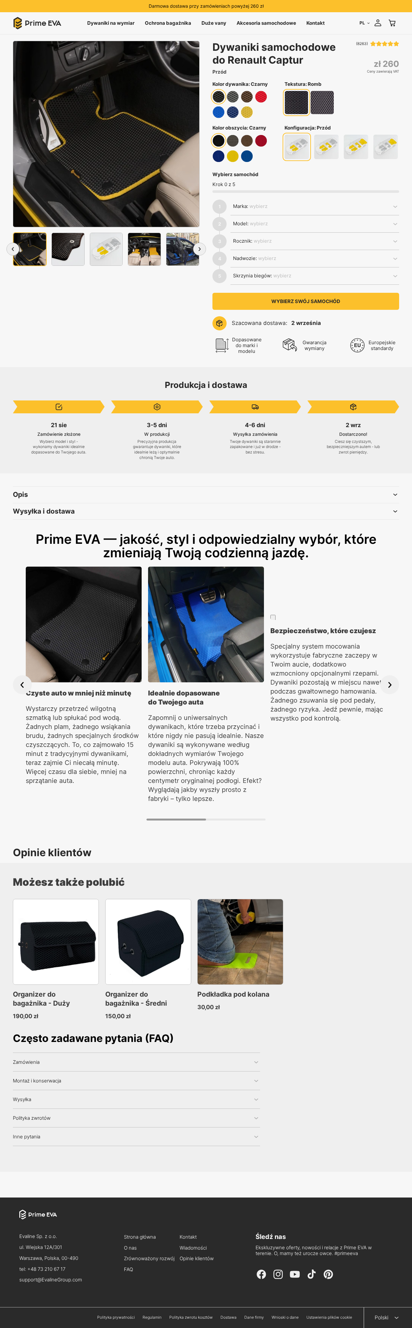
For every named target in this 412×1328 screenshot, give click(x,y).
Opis (20, 494)
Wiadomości (193, 1248)
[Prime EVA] (50, 1220)
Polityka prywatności (116, 1317)
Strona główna (140, 1237)
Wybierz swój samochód (305, 301)
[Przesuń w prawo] (199, 249)
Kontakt (188, 1237)
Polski (382, 1317)
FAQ (128, 1269)
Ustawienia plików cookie (329, 1317)
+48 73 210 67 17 (46, 1269)
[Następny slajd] (389, 684)
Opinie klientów (197, 1258)
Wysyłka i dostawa (44, 511)
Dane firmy (254, 1317)
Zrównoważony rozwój (146, 1258)
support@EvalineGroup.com (50, 1280)
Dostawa (228, 1317)
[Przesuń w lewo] (12, 249)
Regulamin (152, 1317)
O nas (130, 1248)
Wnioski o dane (285, 1317)
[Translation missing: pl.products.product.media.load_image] (29, 249)
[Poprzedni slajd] (22, 684)
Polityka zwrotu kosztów (191, 1317)
